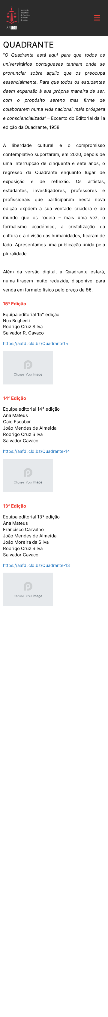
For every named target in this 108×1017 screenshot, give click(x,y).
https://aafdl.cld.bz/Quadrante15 (35, 343)
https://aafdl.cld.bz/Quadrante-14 (36, 451)
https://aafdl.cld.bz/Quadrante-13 (36, 565)
